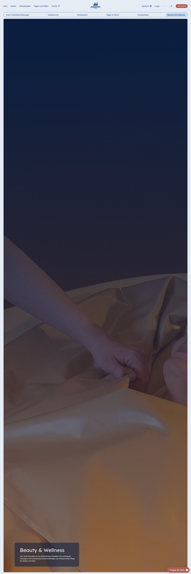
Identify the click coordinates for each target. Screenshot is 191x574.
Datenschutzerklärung (122, 571)
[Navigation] (5, 6)
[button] (163, 569)
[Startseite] (95, 5)
